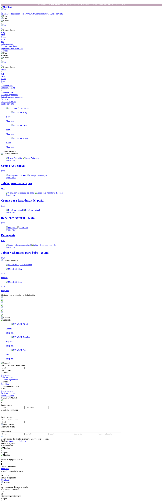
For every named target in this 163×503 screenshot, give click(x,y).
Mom (3, 35)
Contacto (4, 51)
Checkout (5, 480)
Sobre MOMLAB (26, 14)
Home (3, 37)
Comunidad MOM (42, 14)
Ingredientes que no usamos (12, 48)
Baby (3, 32)
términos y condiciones (16, 441)
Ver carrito (5, 469)
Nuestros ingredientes (9, 46)
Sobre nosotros (7, 44)
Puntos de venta (56, 14)
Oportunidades (13, 14)
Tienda (4, 14)
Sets (2, 42)
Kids (3, 39)
